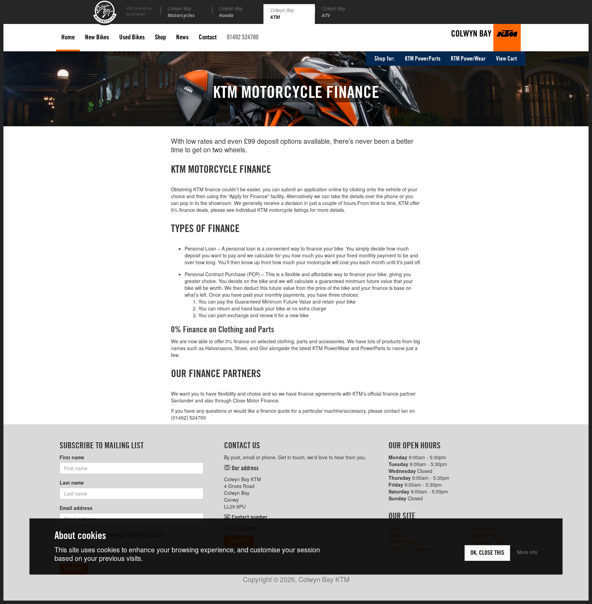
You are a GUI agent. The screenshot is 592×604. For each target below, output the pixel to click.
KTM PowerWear (468, 58)
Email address (76, 507)
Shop (160, 37)
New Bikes (97, 37)
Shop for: (384, 58)
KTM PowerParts (423, 58)
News (182, 37)
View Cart (506, 58)
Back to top (573, 585)
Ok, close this (487, 553)
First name (72, 457)
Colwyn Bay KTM (486, 37)
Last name (72, 482)
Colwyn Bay (181, 11)
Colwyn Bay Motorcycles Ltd (104, 12)
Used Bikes (132, 37)
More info (527, 552)
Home (68, 37)
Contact (208, 37)
